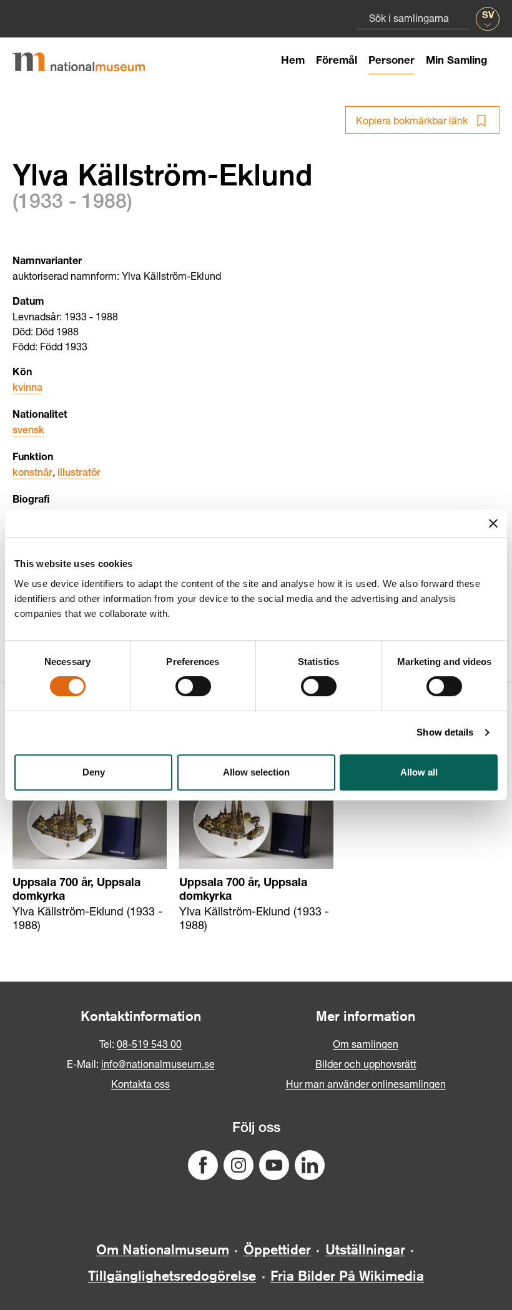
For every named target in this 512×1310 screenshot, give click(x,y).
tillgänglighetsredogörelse (172, 1276)
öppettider (277, 1249)
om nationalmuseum (162, 1249)
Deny (93, 772)
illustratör (79, 474)
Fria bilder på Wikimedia (347, 1276)
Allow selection (256, 772)
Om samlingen (365, 1044)
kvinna (27, 389)
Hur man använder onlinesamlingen (366, 1084)
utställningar (365, 1249)
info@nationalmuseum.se (158, 1064)
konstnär (32, 474)
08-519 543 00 (149, 1044)
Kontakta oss (140, 1084)
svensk (28, 431)
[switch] (193, 686)
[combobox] (413, 18)
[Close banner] (493, 523)
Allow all (419, 772)
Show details (444, 732)
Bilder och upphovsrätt (365, 1064)
